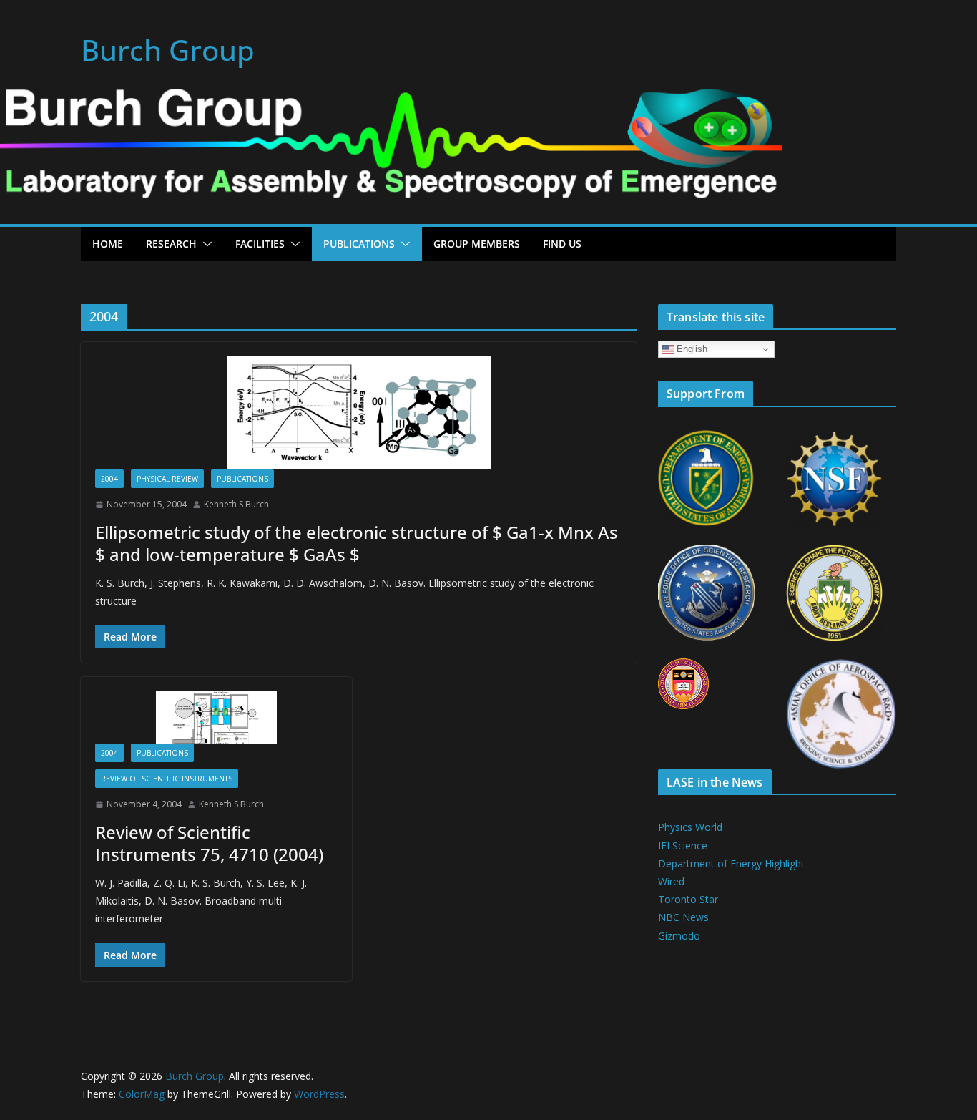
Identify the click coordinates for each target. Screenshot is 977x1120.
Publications (359, 243)
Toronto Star (688, 899)
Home (107, 243)
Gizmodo (679, 936)
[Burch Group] (391, 99)
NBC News (683, 917)
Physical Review (167, 479)
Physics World (690, 827)
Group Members (476, 243)
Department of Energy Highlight (731, 863)
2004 (109, 479)
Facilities (260, 243)
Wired (671, 881)
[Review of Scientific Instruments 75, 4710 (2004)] (216, 717)
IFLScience (682, 845)
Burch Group (168, 49)
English (690, 349)
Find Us (562, 243)
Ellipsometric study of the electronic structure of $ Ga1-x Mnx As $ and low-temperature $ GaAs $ (356, 543)
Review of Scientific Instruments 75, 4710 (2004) (209, 843)
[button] (204, 244)
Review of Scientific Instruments (166, 779)
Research (171, 243)
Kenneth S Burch (236, 504)
